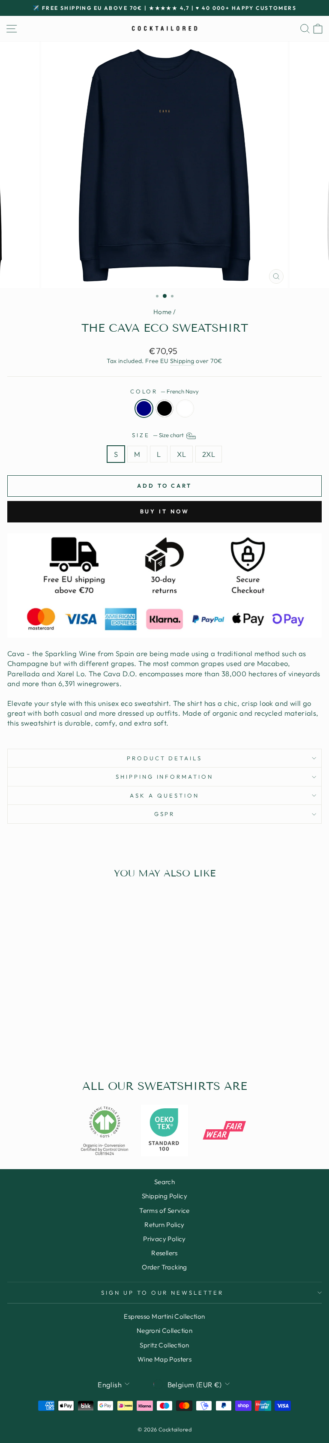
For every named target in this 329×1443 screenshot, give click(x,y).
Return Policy (164, 1225)
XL (181, 454)
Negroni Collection (164, 1330)
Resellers (164, 1253)
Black (164, 408)
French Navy (144, 408)
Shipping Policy (164, 1196)
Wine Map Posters (165, 1359)
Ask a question (164, 795)
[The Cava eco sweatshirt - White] (78, 1041)
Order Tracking (164, 1267)
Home (162, 312)
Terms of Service (164, 1210)
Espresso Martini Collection (164, 1316)
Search (164, 1182)
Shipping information (165, 776)
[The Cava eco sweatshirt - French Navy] (58, 1041)
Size (158, 435)
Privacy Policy (164, 1239)
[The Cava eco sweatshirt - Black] (68, 1041)
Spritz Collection (164, 1345)
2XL (208, 454)
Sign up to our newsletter (162, 1292)
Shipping (182, 361)
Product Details (165, 758)
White (185, 408)
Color (164, 391)
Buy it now (164, 511)
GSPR (164, 813)
